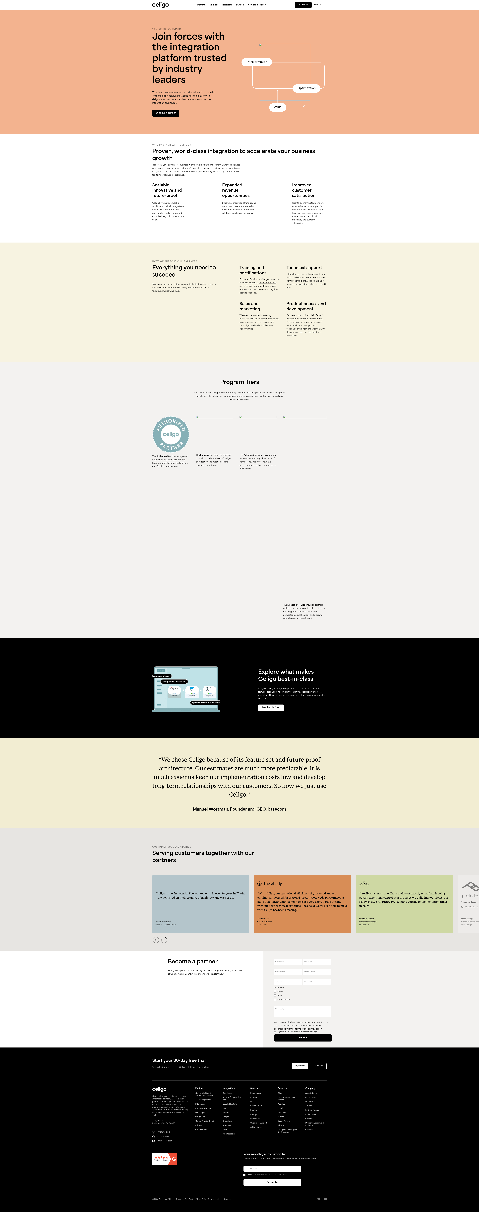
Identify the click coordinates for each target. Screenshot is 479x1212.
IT (251, 1102)
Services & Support (257, 5)
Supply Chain (256, 1106)
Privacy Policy (201, 1199)
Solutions (214, 5)
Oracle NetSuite (230, 1104)
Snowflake (227, 1121)
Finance (253, 1097)
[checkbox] (302, 996)
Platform (201, 5)
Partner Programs (313, 1110)
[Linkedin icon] (318, 1199)
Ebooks (281, 1108)
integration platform (286, 689)
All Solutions (255, 1127)
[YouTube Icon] (325, 1199)
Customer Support (258, 1123)
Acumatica (228, 1126)
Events (281, 1117)
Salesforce (227, 1093)
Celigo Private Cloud (204, 1121)
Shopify (226, 1117)
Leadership (310, 1102)
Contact (309, 1130)
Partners (240, 5)
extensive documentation (256, 286)
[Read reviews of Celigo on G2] (164, 1159)
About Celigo (311, 1093)
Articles (281, 1104)
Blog (280, 1093)
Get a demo (303, 5)
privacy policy (303, 1022)
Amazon (226, 1113)
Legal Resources (225, 1199)
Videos (281, 1126)
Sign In (317, 5)
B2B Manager (201, 1104)
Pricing (198, 1126)
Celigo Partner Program (209, 165)
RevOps (253, 1115)
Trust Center (189, 1199)
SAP (224, 1108)
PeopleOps (255, 1119)
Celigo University (270, 280)
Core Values (310, 1097)
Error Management (203, 1108)
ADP (225, 1130)
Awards (308, 1106)
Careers (308, 1119)
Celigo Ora (200, 1117)
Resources (227, 5)
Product (253, 1110)
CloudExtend (201, 1130)
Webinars (282, 1113)
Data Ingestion (201, 1113)
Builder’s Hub (284, 1121)
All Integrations (229, 1134)
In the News (310, 1115)
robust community (268, 283)
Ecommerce (255, 1093)
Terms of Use (213, 1199)
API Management (203, 1100)
